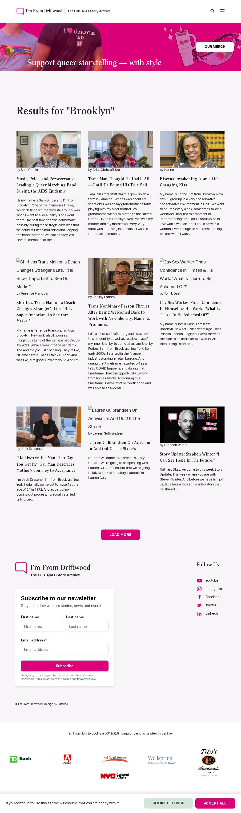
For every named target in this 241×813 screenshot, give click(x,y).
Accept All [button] (215, 803)
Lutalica (63, 704)
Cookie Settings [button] (168, 803)
